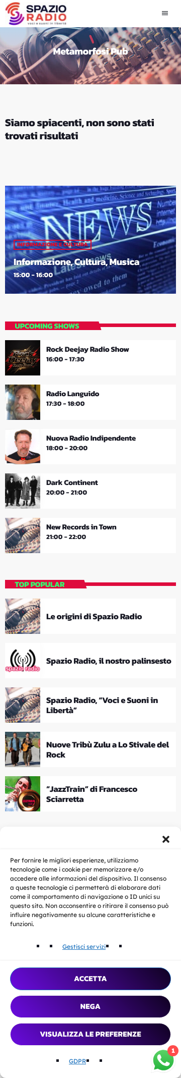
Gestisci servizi (84, 946)
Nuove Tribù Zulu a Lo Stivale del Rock (107, 749)
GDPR (77, 1061)
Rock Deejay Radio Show (87, 349)
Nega (90, 1006)
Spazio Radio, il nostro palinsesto (108, 660)
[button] (166, 839)
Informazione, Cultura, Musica (76, 261)
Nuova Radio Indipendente (91, 438)
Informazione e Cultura (52, 245)
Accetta (90, 978)
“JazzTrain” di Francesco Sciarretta (91, 793)
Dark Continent (72, 482)
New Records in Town (81, 526)
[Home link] (36, 13)
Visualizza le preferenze (90, 1034)
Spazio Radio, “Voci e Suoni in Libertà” (102, 705)
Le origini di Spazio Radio (94, 616)
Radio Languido (72, 393)
